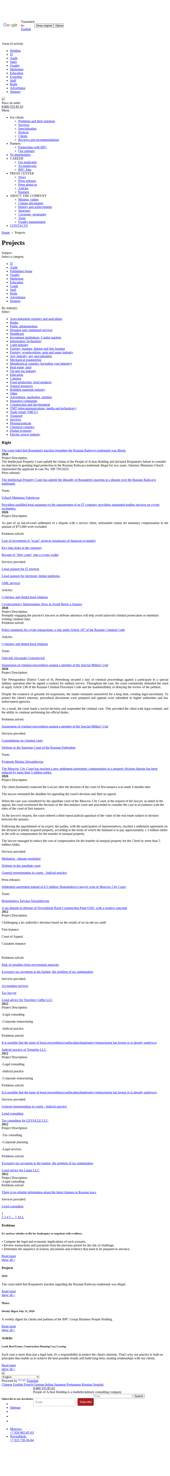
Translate (32, 1381)
